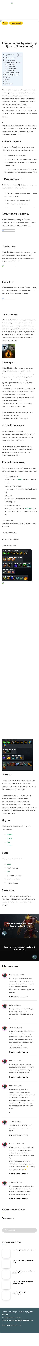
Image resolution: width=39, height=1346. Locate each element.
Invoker (10, 846)
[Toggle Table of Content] (18, 55)
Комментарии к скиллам (12, 62)
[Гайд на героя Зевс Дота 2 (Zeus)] (6, 1253)
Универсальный (16, 23)
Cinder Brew (11, 66)
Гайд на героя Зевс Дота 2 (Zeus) (23, 1250)
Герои (5, 23)
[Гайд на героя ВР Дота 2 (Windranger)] (6, 1295)
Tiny (8, 842)
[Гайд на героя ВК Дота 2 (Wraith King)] (6, 1264)
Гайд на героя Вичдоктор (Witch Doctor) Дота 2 (23, 1272)
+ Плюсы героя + (10, 58)
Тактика (7, 77)
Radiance (29, 508)
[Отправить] (34, 1230)
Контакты (5, 1314)
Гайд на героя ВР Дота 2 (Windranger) (20, 1293)
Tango (19, 479)
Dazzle (9, 834)
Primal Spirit (11, 70)
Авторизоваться (8, 1218)
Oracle (9, 838)
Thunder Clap (10, 64)
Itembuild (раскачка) (12, 75)
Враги (7, 82)
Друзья (7, 79)
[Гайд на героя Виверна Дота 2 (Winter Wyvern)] (6, 1285)
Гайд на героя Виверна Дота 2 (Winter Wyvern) (22, 1282)
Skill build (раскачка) (12, 73)
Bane (9, 864)
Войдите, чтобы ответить (18, 996)
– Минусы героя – (10, 60)
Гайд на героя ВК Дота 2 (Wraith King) (23, 1261)
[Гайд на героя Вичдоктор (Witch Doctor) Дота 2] (6, 1274)
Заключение (9, 84)
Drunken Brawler (12, 68)
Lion (8, 872)
